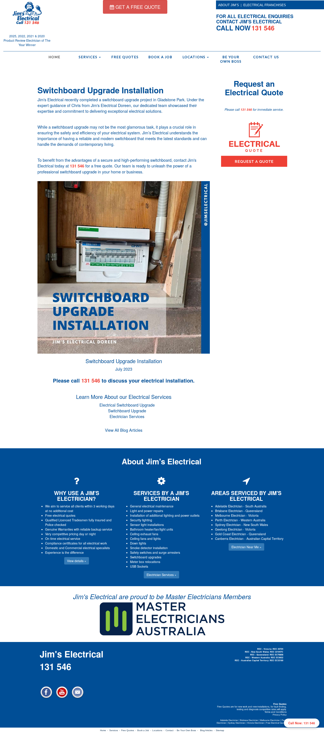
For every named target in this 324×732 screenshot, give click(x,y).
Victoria (253, 515)
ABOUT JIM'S (228, 5)
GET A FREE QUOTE (137, 7)
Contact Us (266, 57)
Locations (194, 57)
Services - (115, 730)
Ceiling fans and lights (145, 538)
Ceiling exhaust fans (144, 534)
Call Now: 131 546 (301, 723)
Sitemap (220, 730)
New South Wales (256, 524)
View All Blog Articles (123, 430)
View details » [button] (76, 561)
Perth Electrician (226, 520)
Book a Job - (144, 730)
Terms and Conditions (275, 711)
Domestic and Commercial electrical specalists (77, 548)
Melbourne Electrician (230, 515)
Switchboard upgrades (145, 557)
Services (89, 57)
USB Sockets (139, 566)
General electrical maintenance (151, 506)
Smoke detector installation (149, 548)
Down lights (138, 543)
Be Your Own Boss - (188, 730)
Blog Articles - (208, 730)
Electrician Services (127, 416)
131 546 (77, 166)
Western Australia (253, 520)
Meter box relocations (145, 561)
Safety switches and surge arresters (155, 552)
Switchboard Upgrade (127, 410)
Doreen (124, 105)
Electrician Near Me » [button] (246, 547)
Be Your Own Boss (231, 59)
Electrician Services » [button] (161, 574)
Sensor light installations (147, 524)
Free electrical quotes (60, 515)
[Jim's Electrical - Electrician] (27, 12)
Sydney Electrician (228, 524)
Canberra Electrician (229, 538)
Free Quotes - (129, 730)
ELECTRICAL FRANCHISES (264, 5)
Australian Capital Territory (264, 538)
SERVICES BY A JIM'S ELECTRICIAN (161, 495)
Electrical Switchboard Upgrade (127, 405)
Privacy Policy (280, 714)
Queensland (254, 511)
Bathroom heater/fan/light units (151, 529)
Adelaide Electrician (228, 506)
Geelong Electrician (228, 529)
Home (54, 57)
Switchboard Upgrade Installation (100, 90)
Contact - (171, 730)
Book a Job (160, 57)
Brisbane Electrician (229, 511)
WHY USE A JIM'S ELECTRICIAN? (76, 495)
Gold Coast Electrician (230, 534)
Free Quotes (125, 57)
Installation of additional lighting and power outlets (164, 515)
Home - (104, 730)
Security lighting (141, 520)
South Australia (255, 506)
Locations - (159, 730)
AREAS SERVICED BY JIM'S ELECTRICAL (246, 495)
